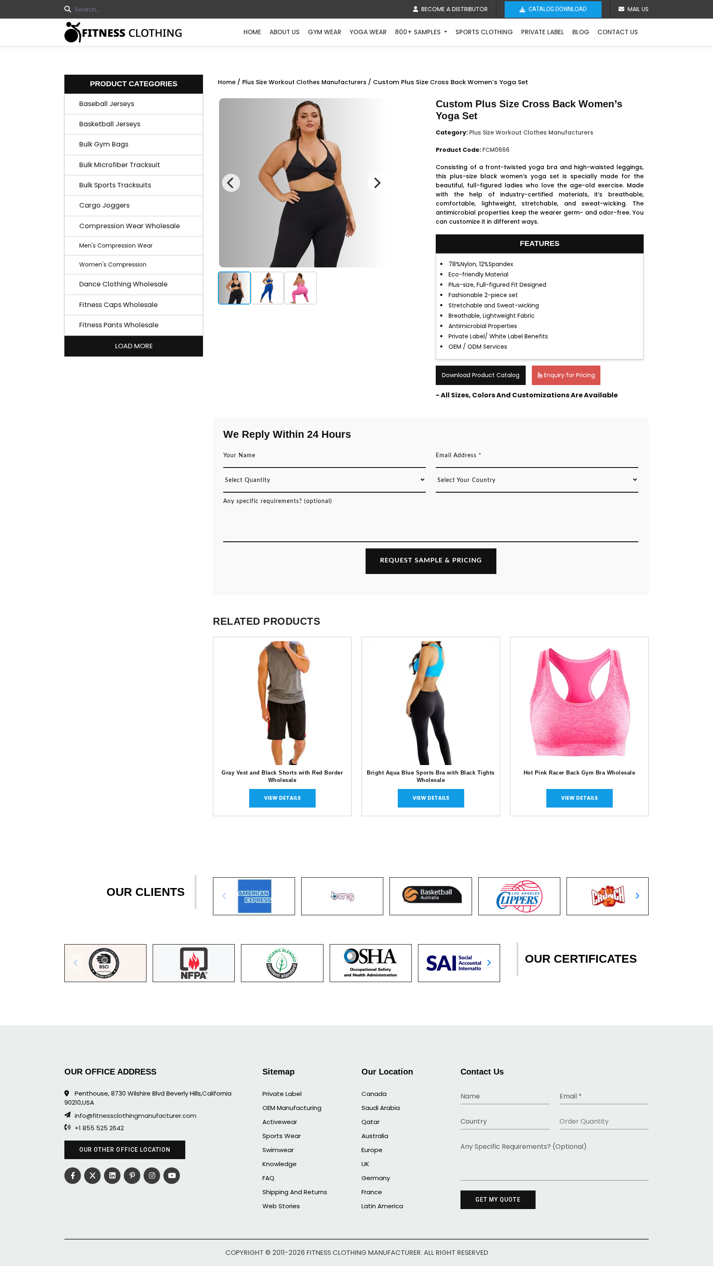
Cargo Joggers (104, 205)
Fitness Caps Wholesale (118, 304)
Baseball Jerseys (106, 104)
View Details (282, 797)
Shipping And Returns (294, 1192)
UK (365, 1164)
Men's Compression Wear (116, 245)
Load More (134, 346)
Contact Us (617, 32)
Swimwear (278, 1150)
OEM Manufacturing (291, 1107)
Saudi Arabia (380, 1107)
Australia (374, 1135)
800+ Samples (418, 32)
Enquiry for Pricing (568, 375)
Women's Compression (112, 264)
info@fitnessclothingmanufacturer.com (135, 1116)
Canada (374, 1093)
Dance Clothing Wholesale (123, 284)
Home (252, 32)
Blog (580, 32)
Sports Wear (281, 1135)
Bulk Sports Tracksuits (115, 185)
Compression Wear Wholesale (129, 226)
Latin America (382, 1206)
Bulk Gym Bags (103, 144)
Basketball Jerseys (109, 124)
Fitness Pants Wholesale (118, 325)
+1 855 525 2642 (99, 1128)
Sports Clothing (484, 32)
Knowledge (279, 1164)
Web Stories (281, 1206)
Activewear (279, 1121)
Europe (371, 1150)
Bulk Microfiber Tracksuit (119, 165)
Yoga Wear (368, 32)
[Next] (376, 183)
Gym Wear (324, 32)
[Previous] (231, 183)
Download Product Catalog (480, 375)
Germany (375, 1178)
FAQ (268, 1178)
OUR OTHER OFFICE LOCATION (124, 1149)
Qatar (370, 1121)
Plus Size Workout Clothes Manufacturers (304, 82)
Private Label (542, 32)
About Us (284, 32)
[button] (637, 896)
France (371, 1192)
